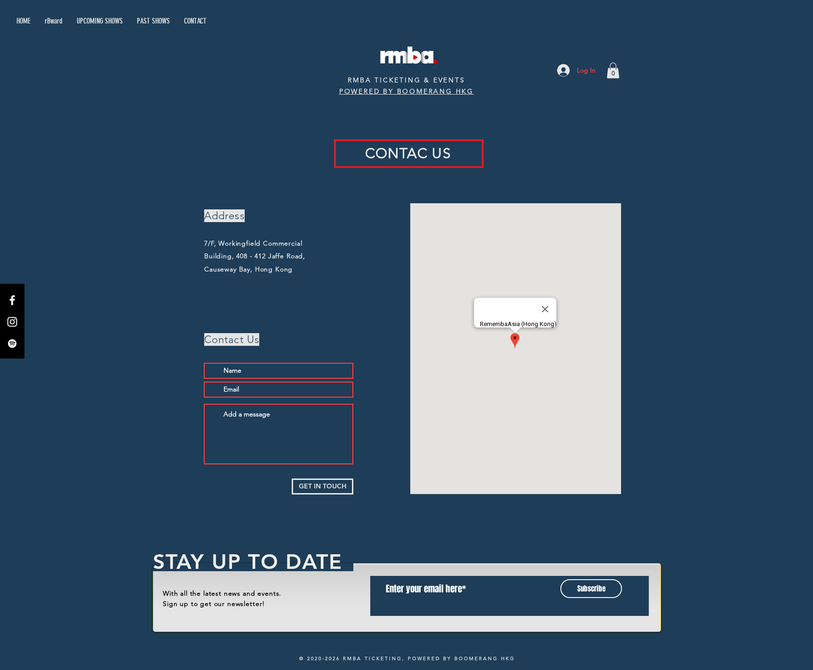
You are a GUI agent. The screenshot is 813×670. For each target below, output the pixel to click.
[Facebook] (12, 300)
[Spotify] (12, 343)
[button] (613, 70)
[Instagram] (12, 321)
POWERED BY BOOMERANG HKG (406, 91)
